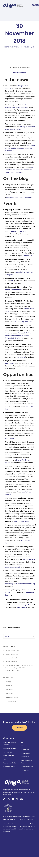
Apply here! (9, 438)
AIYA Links (9, 686)
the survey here (29, 559)
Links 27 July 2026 (11, 658)
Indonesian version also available (18, 197)
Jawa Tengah (25, 753)
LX (12, 281)
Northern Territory (9, 767)
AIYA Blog (9, 682)
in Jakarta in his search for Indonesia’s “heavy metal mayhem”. (19, 169)
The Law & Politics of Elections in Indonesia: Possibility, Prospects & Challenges (19, 335)
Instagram (21, 357)
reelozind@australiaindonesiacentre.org (20, 584)
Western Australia (9, 763)
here (25, 195)
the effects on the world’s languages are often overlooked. (20, 148)
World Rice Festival (13, 290)
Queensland (7, 752)
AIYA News (9, 689)
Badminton (10, 363)
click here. (28, 255)
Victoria (6, 759)
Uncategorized (11, 701)
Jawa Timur (25, 757)
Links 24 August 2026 (12, 650)
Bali (22, 742)
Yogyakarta (25, 770)
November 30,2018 (29, 47)
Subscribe (19, 728)
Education (9, 693)
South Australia (8, 756)
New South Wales (9, 748)
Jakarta (23, 746)
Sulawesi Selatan (27, 767)
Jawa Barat (25, 749)
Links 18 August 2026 (12, 654)
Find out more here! (21, 521)
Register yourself (18, 231)
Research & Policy (12, 697)
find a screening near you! (22, 321)
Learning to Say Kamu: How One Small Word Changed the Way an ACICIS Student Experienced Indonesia (19, 667)
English (7, 592)
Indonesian (29, 590)
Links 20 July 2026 (11, 661)
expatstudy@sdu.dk (12, 567)
